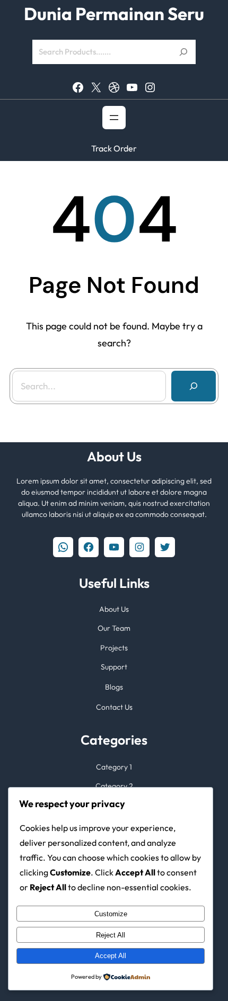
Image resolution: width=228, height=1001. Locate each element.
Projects (114, 648)
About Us (114, 609)
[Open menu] (114, 117)
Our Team (114, 628)
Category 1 (114, 767)
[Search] (193, 386)
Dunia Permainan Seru (114, 14)
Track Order (114, 148)
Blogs (114, 687)
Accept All (110, 956)
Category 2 (114, 786)
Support (114, 667)
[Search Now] (183, 52)
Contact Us (114, 707)
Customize (110, 914)
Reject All (110, 935)
